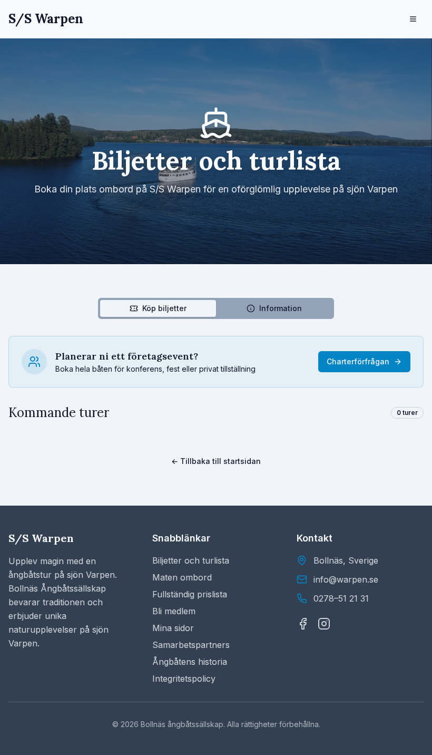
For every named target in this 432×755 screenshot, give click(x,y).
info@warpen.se (345, 579)
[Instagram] (324, 623)
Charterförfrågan (358, 361)
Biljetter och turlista (190, 560)
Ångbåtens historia (189, 661)
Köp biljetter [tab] (164, 308)
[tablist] (216, 308)
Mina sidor (173, 628)
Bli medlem (173, 611)
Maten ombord (182, 577)
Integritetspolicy (183, 678)
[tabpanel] (216, 378)
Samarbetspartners (191, 645)
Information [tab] (280, 308)
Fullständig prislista (189, 594)
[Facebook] (303, 623)
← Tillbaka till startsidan (216, 461)
